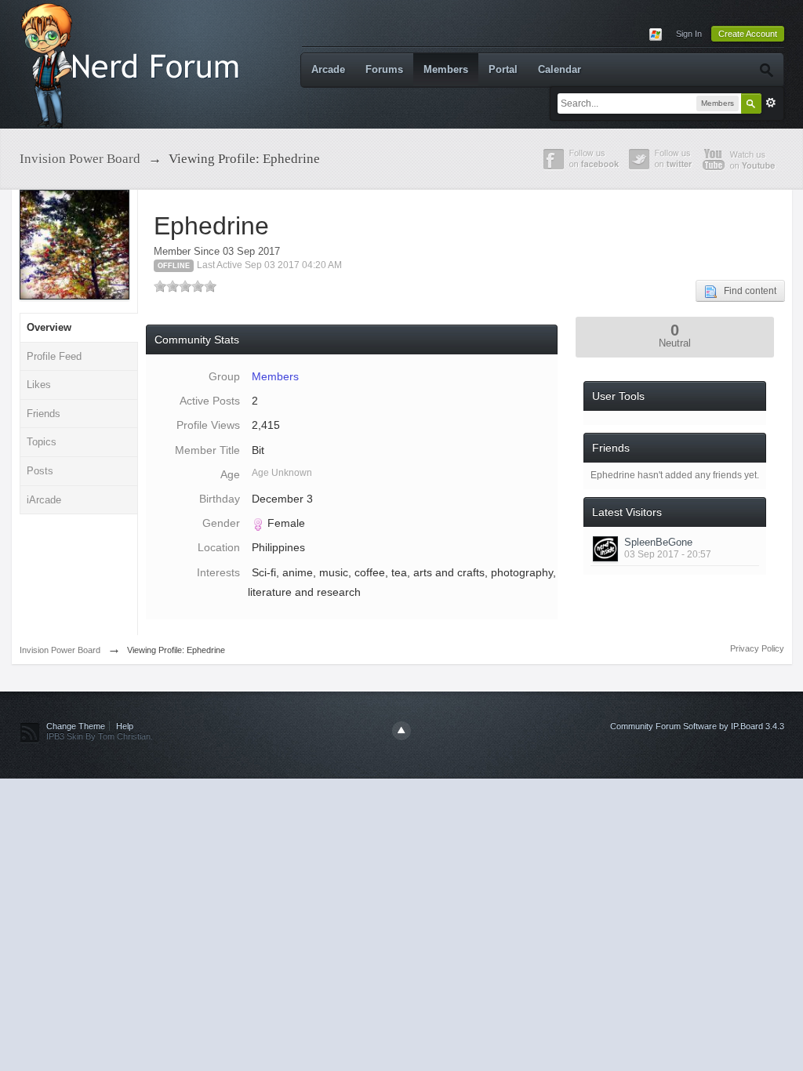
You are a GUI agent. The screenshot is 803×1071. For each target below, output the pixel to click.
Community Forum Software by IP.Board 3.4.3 (697, 726)
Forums (384, 69)
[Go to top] (401, 730)
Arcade (328, 69)
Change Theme (75, 726)
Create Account (747, 33)
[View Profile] (605, 548)
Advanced (771, 102)
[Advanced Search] (765, 69)
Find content (746, 290)
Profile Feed (54, 356)
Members (445, 69)
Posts (40, 471)
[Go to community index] (133, 63)
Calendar (559, 69)
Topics (41, 442)
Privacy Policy (757, 648)
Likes (39, 384)
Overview (49, 327)
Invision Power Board (60, 650)
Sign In (689, 33)
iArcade (44, 500)
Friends (43, 413)
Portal (503, 69)
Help (124, 726)
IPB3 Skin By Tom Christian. (99, 736)
